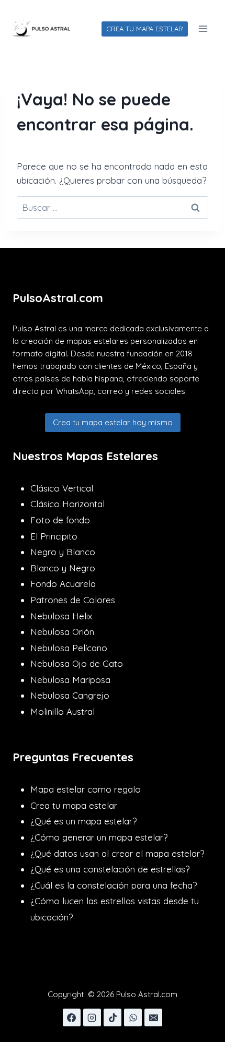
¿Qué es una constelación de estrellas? (109, 869)
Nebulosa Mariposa (70, 679)
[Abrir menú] (202, 28)
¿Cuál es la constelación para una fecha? (113, 885)
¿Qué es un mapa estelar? (83, 821)
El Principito (53, 536)
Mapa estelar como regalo (85, 789)
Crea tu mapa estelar (73, 805)
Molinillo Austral (62, 711)
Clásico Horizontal (67, 503)
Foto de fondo (60, 519)
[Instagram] (92, 1017)
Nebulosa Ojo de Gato (76, 663)
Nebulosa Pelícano (68, 647)
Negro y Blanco (62, 551)
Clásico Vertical (61, 488)
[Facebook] (72, 1017)
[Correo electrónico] (153, 1017)
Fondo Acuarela (63, 583)
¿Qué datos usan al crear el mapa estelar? (117, 853)
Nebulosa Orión (62, 631)
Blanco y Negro (62, 567)
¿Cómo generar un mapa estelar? (98, 837)
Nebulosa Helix (61, 615)
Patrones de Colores (72, 599)
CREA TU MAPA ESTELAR (144, 29)
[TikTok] (112, 1017)
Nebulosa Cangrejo (69, 695)
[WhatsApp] (133, 1017)
